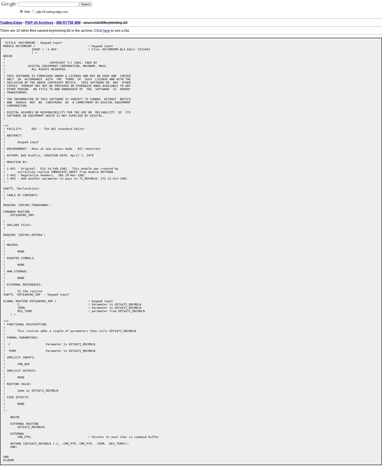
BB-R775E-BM (68, 23)
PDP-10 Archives (39, 23)
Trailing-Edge (11, 23)
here (106, 30)
